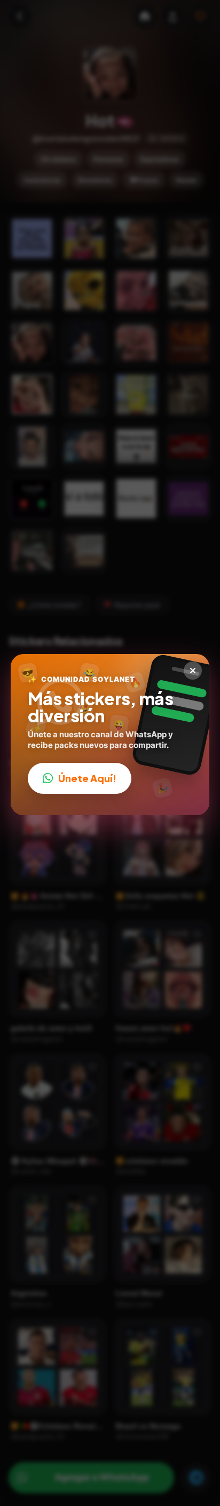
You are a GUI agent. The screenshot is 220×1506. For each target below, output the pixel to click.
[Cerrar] (193, 671)
